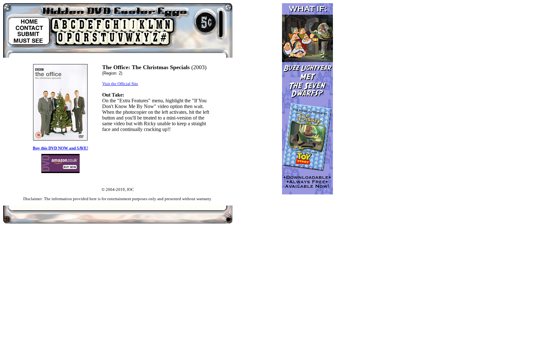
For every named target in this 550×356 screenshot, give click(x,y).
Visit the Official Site (120, 83)
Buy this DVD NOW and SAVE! (60, 148)
